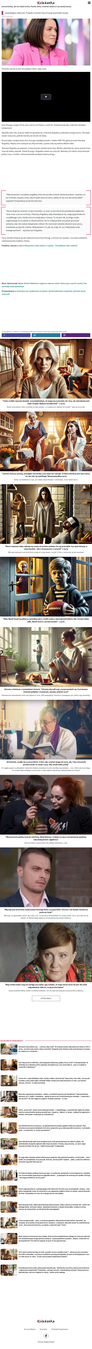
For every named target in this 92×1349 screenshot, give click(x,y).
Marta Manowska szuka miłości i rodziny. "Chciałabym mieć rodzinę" (48, 245)
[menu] (89, 2)
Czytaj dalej (46, 998)
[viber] (75, 335)
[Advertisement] (46, 1022)
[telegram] (46, 335)
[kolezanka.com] (46, 2)
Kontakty (43, 1329)
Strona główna (29, 1329)
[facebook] (16, 335)
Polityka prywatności (60, 1329)
